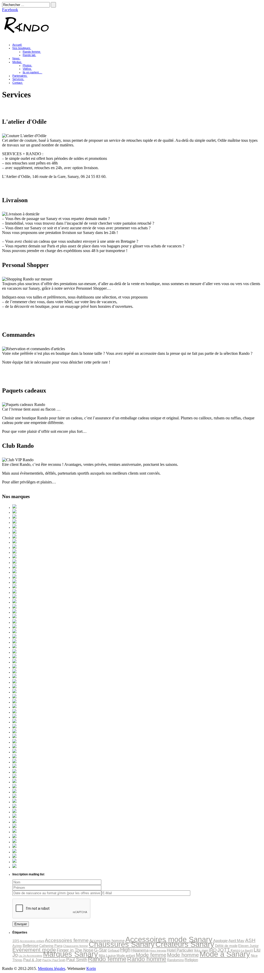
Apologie (220, 940)
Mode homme (183, 955)
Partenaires (19, 75)
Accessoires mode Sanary (168, 939)
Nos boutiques (21, 48)
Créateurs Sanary (184, 944)
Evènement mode (34, 950)
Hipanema (139, 950)
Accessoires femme (67, 940)
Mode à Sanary (225, 954)
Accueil (16, 44)
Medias (16, 62)
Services (17, 79)
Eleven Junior (248, 946)
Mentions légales (51, 968)
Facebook (10, 9)
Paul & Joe (32, 960)
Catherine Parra (50, 946)
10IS (15, 941)
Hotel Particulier (180, 950)
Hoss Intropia (157, 950)
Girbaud (113, 950)
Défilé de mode (226, 946)
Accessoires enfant (32, 941)
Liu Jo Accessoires (30, 955)
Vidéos (27, 68)
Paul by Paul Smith (53, 960)
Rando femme (31, 51)
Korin (91, 968)
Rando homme (146, 959)
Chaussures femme (75, 945)
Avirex (17, 946)
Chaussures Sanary (122, 944)
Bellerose (30, 945)
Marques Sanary (70, 954)
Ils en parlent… (32, 72)
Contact (17, 82)
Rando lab (29, 55)
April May (236, 940)
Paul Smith (76, 959)
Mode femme (151, 955)
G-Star (100, 950)
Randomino (175, 960)
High (125, 950)
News (16, 58)
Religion (191, 960)
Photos (27, 65)
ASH (250, 940)
